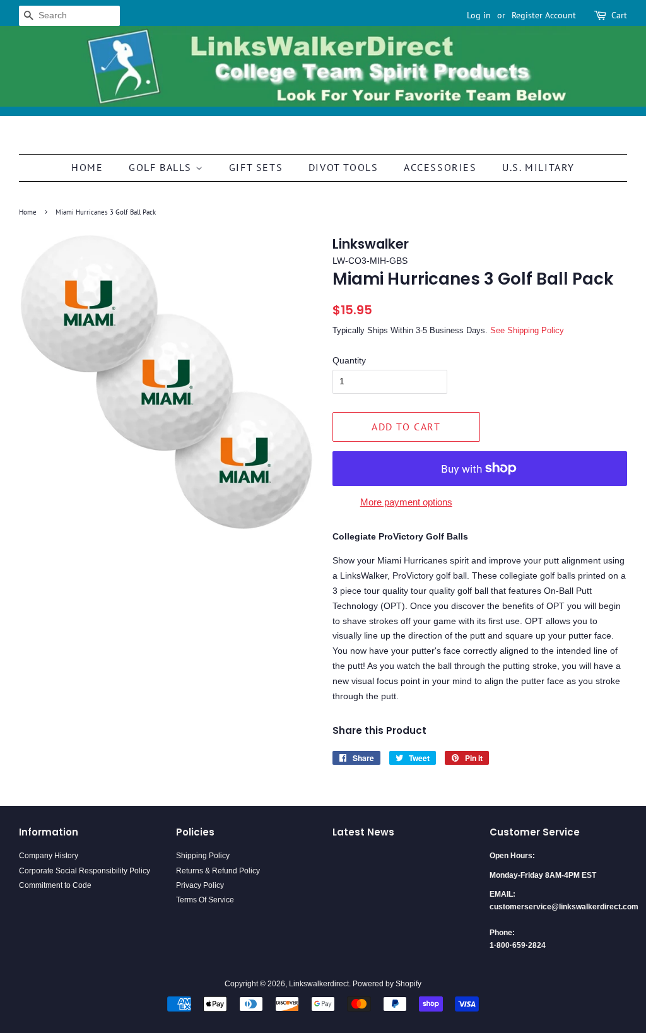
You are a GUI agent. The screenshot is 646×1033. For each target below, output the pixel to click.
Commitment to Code (55, 885)
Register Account (544, 15)
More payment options (406, 502)
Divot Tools (343, 167)
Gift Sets (256, 167)
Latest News (363, 832)
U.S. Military (538, 167)
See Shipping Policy (527, 330)
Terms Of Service (205, 899)
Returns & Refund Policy (218, 870)
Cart (619, 15)
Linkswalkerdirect (319, 983)
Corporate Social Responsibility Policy (84, 870)
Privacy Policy (200, 885)
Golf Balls (162, 167)
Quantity (349, 360)
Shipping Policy (203, 855)
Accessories (440, 167)
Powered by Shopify (387, 983)
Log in (479, 15)
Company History (48, 855)
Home (87, 167)
